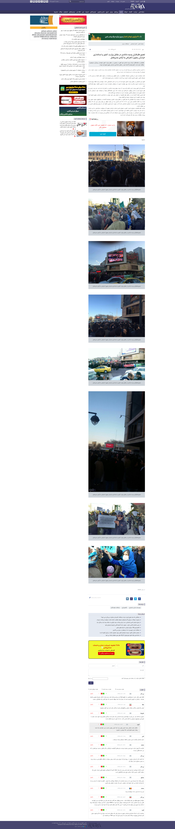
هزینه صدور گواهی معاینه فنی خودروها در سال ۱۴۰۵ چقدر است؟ (72, 54)
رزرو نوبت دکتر (45, 38)
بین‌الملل (116, 12)
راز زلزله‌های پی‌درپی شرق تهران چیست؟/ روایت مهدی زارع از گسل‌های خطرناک (72, 36)
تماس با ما (123, 1)
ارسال (91, 683)
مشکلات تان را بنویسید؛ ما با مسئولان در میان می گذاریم (126, 630)
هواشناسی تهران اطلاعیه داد (78, 39)
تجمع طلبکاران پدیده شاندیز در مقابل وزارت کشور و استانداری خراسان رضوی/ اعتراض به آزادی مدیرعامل (119, 56)
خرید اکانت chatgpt (44, 37)
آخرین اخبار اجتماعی (80, 28)
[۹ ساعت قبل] (82, 124)
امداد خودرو (36, 37)
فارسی (141, 1)
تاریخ (107, 12)
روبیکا (31, 1)
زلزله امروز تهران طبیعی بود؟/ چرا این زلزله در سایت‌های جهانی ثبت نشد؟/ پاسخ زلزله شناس (74, 42)
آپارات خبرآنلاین (36, 1)
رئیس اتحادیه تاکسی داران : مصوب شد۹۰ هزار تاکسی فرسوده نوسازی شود (122, 625)
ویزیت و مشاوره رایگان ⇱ (106, 653)
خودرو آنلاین (93, 12)
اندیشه (87, 12)
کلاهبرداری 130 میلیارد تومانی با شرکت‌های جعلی (127, 628)
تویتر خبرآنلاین (39, 1)
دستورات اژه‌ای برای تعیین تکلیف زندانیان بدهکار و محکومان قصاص (73, 61)
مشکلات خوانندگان (115, 608)
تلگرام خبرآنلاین (44, 1)
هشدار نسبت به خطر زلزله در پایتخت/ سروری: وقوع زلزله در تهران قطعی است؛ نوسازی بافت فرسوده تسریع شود (72, 66)
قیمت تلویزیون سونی (52, 33)
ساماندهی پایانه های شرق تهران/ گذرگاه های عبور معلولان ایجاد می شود (122, 635)
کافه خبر (78, 12)
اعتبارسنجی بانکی (41, 35)
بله (34, 1)
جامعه (121, 12)
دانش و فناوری (101, 12)
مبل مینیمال (43, 33)
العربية (137, 1)
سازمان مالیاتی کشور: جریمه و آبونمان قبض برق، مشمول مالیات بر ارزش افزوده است (119, 633)
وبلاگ (60, 12)
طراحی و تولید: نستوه (79, 826)
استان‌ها (56, 12)
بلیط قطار (34, 35)
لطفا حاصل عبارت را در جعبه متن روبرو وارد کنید (133, 678)
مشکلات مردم (125, 44)
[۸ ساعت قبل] (82, 133)
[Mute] (121, 135)
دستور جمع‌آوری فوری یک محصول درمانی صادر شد (73, 46)
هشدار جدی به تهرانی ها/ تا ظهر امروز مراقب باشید (73, 79)
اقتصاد (130, 12)
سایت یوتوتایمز (53, 37)
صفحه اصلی (141, 12)
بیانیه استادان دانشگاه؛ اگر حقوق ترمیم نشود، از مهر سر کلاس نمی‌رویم (73, 31)
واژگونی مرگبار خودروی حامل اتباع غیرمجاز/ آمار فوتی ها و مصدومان (73, 49)
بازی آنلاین (43, 31)
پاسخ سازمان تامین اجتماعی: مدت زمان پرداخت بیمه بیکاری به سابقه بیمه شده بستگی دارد (118, 622)
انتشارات (66, 12)
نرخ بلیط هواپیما (53, 38)
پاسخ (92, 694)
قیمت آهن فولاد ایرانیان (51, 35)
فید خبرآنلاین (47, 1)
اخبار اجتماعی (134, 44)
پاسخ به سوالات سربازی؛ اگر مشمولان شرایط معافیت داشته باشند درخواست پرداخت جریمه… (117, 620)
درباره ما (117, 1)
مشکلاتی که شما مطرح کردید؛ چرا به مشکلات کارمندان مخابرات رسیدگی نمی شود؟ (120, 617)
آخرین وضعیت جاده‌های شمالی (77, 81)
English (132, 1)
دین (83, 12)
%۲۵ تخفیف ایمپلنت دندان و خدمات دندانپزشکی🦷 (106, 646)
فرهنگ (125, 12)
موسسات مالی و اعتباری (134, 608)
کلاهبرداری (124, 608)
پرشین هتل (37, 33)
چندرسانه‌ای (72, 12)
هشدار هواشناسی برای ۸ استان (77, 57)
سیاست (135, 12)
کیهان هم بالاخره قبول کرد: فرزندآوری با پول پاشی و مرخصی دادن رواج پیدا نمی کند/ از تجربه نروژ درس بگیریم (68, 132)
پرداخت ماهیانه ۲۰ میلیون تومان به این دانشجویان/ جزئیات (73, 71)
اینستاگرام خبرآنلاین (42, 1)
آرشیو (108, 1)
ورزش (111, 12)
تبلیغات (112, 1)
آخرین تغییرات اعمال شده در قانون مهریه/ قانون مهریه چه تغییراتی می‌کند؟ (72, 75)
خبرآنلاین (135, 6)
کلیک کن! (103, 134)
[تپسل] (89, 34)
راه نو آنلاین (49, 31)
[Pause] (119, 135)
